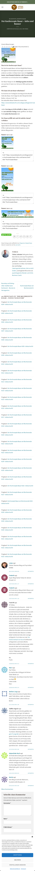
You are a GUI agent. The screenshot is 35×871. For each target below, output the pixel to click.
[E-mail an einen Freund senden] (24, 236)
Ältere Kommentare (7, 789)
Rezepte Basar (21, 18)
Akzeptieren (17, 855)
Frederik (11, 575)
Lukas (11, 563)
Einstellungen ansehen (17, 865)
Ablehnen (17, 860)
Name (6, 819)
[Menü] (2, 7)
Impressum (23, 869)
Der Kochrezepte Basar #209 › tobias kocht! (20, 346)
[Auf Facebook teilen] (17, 236)
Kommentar (7, 803)
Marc (10, 668)
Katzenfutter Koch (14, 753)
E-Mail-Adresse (8, 827)
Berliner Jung (13, 692)
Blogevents (12, 18)
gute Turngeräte (14, 734)
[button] (32, 837)
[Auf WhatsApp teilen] (14, 236)
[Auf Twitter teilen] (20, 236)
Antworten (31, 571)
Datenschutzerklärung (15, 869)
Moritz (11, 777)
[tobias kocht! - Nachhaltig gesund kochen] (17, 7)
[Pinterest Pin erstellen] (27, 236)
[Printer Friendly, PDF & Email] (6, 235)
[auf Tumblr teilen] (30, 236)
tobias (26, 29)
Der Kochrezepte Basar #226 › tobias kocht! (20, 486)
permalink (18, 245)
